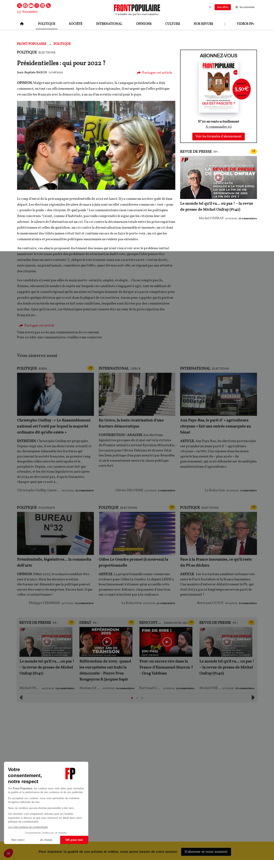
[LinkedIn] (42, 5)
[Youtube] (31, 5)
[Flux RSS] (48, 5)
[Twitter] (19, 5)
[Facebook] (25, 5)
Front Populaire (31, 44)
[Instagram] (36, 5)
